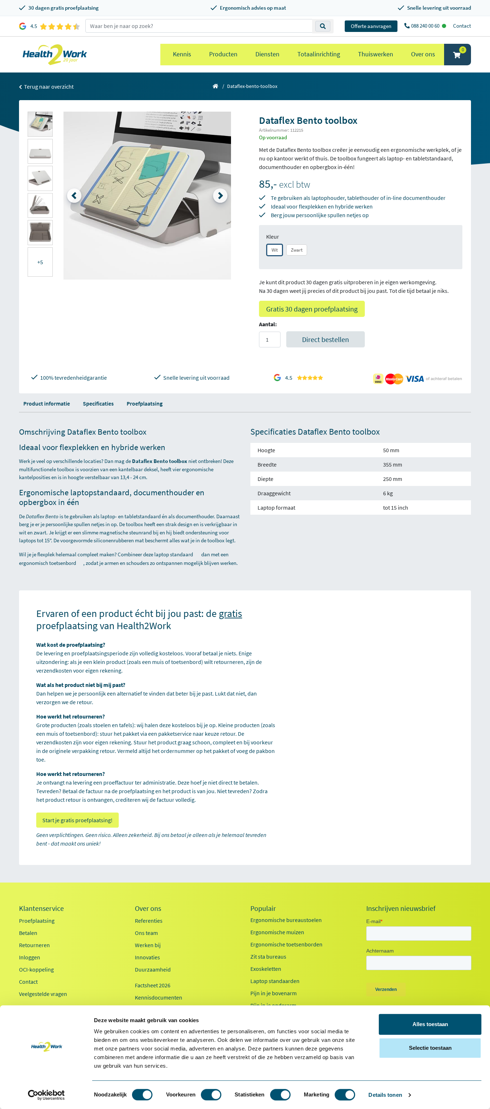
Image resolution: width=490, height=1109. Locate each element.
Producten (223, 54)
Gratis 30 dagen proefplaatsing (312, 308)
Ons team (146, 932)
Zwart (296, 250)
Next (220, 195)
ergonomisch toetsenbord (47, 563)
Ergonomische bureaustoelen (286, 919)
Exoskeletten (265, 968)
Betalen (28, 932)
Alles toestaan (430, 1024)
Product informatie (46, 403)
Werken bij (148, 945)
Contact (462, 25)
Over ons (423, 54)
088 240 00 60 (425, 25)
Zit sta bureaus (268, 956)
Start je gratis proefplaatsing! (77, 820)
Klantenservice (41, 908)
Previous (74, 195)
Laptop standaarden (275, 980)
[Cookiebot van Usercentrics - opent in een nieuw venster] (46, 1095)
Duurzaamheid (153, 969)
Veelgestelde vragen (43, 993)
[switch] (211, 1094)
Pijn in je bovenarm (273, 993)
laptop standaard (173, 554)
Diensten (267, 54)
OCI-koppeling (36, 969)
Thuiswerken (375, 54)
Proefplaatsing (144, 403)
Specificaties (98, 403)
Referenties (148, 920)
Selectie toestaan (430, 1048)
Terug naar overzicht (48, 86)
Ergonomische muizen (277, 932)
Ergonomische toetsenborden (286, 944)
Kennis (182, 54)
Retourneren (34, 945)
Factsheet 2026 (152, 985)
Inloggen (29, 957)
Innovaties (147, 957)
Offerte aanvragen (371, 26)
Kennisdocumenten (158, 997)
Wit (275, 250)
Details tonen (385, 1095)
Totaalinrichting (318, 54)
